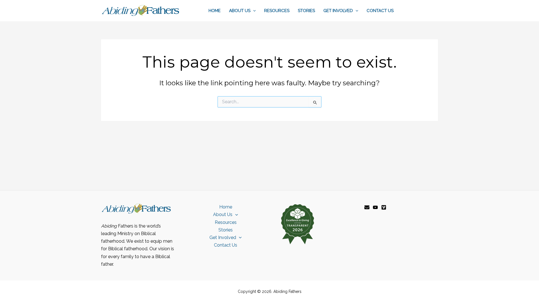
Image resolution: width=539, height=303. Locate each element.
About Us (239, 10)
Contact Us (380, 10)
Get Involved (338, 10)
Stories (306, 10)
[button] (253, 11)
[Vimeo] (383, 207)
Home (215, 10)
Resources (276, 10)
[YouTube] (375, 207)
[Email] (366, 207)
